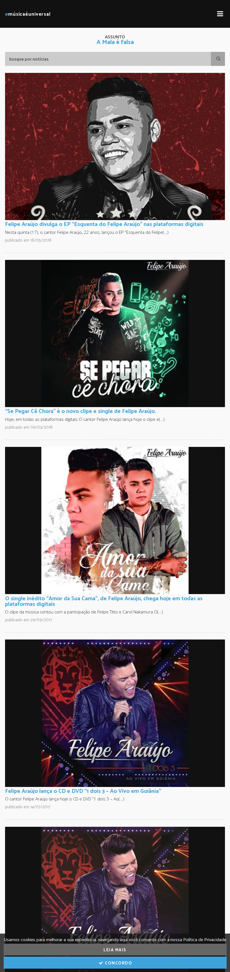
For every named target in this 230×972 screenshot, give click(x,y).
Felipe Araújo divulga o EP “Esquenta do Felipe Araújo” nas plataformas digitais (104, 224)
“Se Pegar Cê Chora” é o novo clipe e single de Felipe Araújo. (80, 411)
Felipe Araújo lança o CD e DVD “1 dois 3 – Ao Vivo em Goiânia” (83, 791)
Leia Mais (115, 949)
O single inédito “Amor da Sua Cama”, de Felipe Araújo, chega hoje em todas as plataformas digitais (104, 601)
